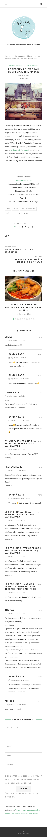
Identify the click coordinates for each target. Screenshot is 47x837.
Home (7, 56)
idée (7, 213)
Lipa (27, 75)
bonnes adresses (28, 209)
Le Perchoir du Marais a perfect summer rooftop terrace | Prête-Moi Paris (20, 586)
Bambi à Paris (16, 354)
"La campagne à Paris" (23, 56)
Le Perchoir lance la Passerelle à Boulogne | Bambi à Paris (20, 514)
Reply (40, 337)
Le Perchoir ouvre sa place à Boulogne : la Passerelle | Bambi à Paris (23, 550)
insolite (17, 213)
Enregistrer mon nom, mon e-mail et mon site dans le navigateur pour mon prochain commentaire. (23, 779)
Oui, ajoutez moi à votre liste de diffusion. (22, 795)
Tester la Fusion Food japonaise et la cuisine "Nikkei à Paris (23, 307)
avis (8, 209)
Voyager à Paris (33, 65)
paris (26, 213)
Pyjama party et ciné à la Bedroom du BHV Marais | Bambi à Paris (20, 443)
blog (16, 209)
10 (33, 319)
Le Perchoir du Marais (23, 180)
